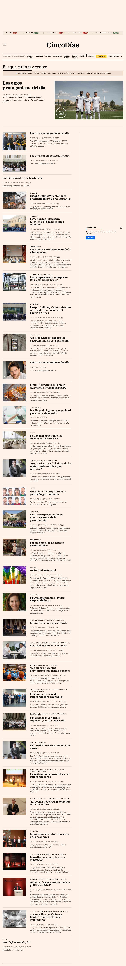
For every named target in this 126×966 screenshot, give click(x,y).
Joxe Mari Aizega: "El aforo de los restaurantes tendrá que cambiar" (50, 466)
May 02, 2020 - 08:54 (52, 443)
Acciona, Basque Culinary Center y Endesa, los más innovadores (46, 917)
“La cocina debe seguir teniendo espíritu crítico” (50, 803)
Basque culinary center (25, 67)
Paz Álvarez (34, 203)
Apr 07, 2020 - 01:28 (51, 473)
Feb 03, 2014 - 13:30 (55, 781)
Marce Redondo (35, 284)
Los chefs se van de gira (16, 942)
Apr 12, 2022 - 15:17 (51, 203)
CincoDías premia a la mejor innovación (48, 858)
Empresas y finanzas (30, 57)
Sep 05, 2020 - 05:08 (52, 392)
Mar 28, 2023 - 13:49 (51, 138)
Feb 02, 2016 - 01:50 (55, 650)
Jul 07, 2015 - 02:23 (51, 725)
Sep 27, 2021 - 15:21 (55, 317)
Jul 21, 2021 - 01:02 (51, 345)
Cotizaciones (57, 56)
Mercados (39, 56)
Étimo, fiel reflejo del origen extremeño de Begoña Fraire (48, 386)
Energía (43, 73)
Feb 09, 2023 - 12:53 (50, 160)
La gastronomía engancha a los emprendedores (49, 775)
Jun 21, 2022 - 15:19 (23, 183)
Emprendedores (35, 246)
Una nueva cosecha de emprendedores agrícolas (46, 695)
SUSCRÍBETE (101, 56)
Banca (73, 73)
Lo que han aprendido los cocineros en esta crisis (46, 437)
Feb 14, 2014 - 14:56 (51, 753)
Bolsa (30, 73)
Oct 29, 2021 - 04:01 (54, 284)
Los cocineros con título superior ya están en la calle (47, 719)
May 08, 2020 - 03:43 (39, 418)
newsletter (91, 228)
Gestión (32, 433)
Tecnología (52, 73)
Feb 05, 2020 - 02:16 (56, 525)
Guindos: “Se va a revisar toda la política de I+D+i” (50, 884)
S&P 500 (29, 33)
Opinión (82, 56)
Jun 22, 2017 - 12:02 (54, 575)
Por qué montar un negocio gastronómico (47, 544)
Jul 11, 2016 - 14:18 (55, 605)
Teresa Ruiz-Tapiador (37, 675)
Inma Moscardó (35, 575)
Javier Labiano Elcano (38, 701)
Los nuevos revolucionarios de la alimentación (50, 251)
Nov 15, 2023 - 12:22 (23, 94)
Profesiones (34, 512)
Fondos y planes (67, 57)
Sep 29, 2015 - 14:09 (57, 675)
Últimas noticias (75, 57)
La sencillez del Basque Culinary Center (50, 747)
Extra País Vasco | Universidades (41, 274)
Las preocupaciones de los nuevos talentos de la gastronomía (46, 518)
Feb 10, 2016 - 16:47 (51, 627)
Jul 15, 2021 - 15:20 (38, 367)
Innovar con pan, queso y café (48, 623)
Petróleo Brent (52, 33)
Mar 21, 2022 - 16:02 (52, 257)
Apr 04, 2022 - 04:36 (52, 229)
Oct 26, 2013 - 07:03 (51, 809)
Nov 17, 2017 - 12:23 (51, 550)
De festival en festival (43, 570)
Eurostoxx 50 (76, 33)
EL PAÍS (90, 55)
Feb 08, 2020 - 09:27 (51, 499)
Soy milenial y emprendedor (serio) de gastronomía (48, 493)
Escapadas (33, 567)
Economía (48, 56)
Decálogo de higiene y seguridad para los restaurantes (50, 412)
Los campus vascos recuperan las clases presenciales (49, 278)
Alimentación (34, 216)
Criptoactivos (63, 73)
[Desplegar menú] (4, 45)
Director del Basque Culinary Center (43, 460)
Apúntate (90, 238)
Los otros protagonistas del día (24, 85)
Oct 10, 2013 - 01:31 (50, 924)
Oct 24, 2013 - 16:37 (50, 864)
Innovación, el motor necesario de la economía (49, 835)
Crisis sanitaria (35, 407)
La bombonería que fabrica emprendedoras (47, 599)
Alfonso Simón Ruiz (46, 890)
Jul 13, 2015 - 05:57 (58, 701)
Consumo (89, 73)
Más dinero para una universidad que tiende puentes (50, 669)
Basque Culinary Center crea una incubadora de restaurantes (50, 197)
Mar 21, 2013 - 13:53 (23, 947)
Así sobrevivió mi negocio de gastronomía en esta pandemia (49, 339)
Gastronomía (34, 304)
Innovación (34, 193)
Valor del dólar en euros (104, 33)
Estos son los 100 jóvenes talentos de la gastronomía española (47, 222)
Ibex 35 (8, 33)
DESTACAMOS (22, 73)
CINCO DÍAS (6, 94)
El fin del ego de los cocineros (48, 646)
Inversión (80, 73)
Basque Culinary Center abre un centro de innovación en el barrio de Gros (50, 310)
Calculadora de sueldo (102, 73)
